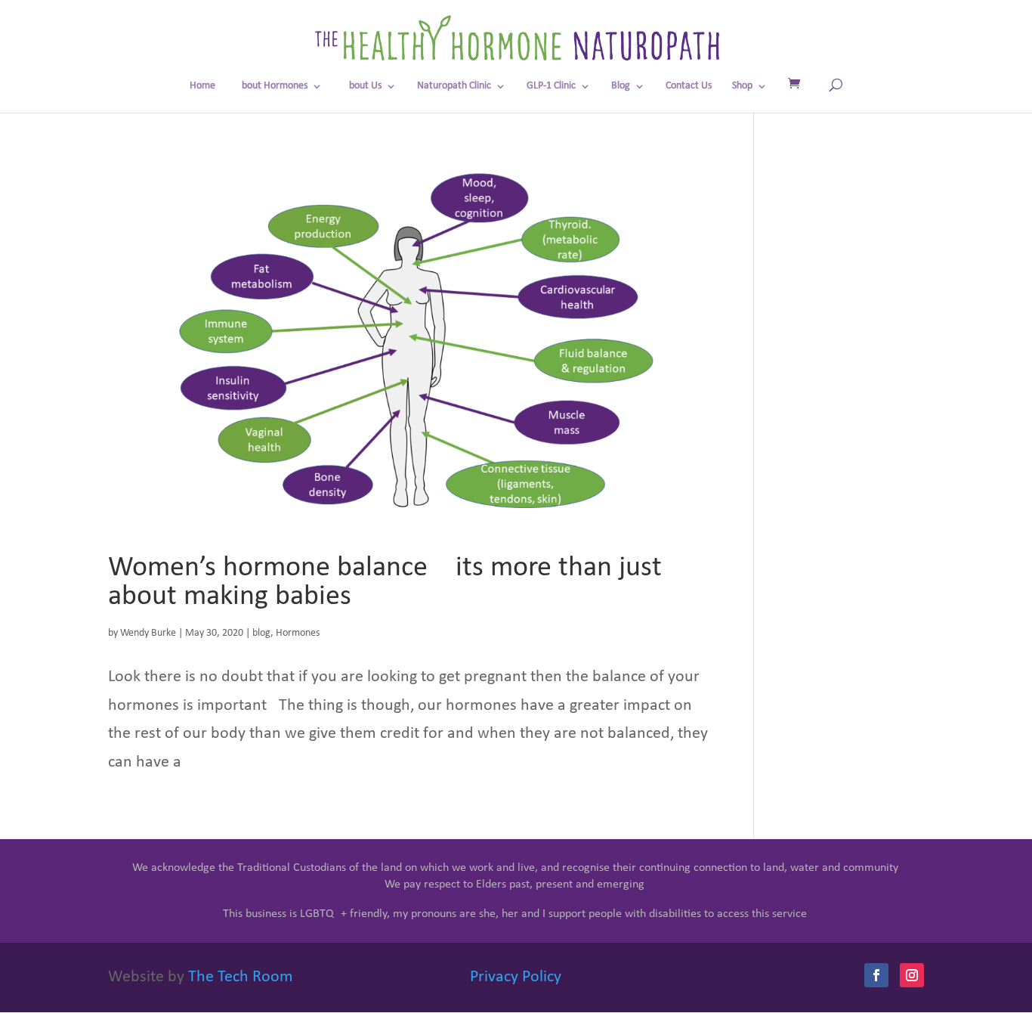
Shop (742, 86)
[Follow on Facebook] (876, 975)
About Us (362, 86)
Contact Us (689, 86)
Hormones (298, 633)
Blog (620, 86)
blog (261, 633)
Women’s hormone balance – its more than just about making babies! (385, 582)
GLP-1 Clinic (551, 86)
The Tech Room (240, 977)
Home (202, 86)
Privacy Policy (515, 977)
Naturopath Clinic (454, 86)
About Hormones (271, 86)
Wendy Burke (148, 633)
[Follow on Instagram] (912, 975)
